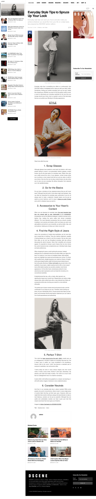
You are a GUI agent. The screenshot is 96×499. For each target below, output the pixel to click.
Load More (13, 118)
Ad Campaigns (32, 436)
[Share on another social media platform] (30, 43)
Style (46, 27)
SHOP (82, 3)
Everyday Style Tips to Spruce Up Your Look (11, 11)
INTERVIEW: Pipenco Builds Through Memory (14, 110)
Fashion (40, 27)
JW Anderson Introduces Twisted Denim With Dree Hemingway (37, 459)
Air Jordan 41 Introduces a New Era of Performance (15, 61)
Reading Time (41, 407)
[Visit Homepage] (31, 3)
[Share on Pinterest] (30, 39)
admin (41, 414)
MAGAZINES (58, 3)
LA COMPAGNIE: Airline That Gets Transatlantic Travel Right (15, 54)
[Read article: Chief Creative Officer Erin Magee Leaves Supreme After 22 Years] (60, 452)
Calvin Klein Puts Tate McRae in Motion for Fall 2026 (59, 440)
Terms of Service (46, 486)
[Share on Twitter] (30, 36)
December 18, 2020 (32, 27)
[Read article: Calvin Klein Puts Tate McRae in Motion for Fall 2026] (60, 433)
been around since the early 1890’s (52, 358)
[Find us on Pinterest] (85, 3)
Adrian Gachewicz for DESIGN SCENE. (51, 404)
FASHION (44, 3)
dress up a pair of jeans (64, 199)
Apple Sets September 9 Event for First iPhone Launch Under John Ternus (16, 28)
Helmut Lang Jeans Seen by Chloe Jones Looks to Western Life (15, 94)
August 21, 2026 (54, 462)
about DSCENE (32, 486)
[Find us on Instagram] (78, 487)
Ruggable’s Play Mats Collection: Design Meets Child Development (16, 85)
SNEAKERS (50, 3)
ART (78, 3)
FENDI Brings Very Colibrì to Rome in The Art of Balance (14, 69)
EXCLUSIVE (65, 3)
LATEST (38, 3)
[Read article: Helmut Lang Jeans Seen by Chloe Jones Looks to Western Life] (38, 433)
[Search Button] (93, 8)
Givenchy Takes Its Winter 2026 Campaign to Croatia (15, 43)
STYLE (52, 102)
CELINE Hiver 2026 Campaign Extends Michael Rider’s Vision (15, 77)
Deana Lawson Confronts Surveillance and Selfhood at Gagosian (14, 103)
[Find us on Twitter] (75, 487)
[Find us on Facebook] (73, 487)
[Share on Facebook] (30, 32)
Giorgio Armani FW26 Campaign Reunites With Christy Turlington (15, 35)
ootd (43, 27)
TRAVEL (72, 3)
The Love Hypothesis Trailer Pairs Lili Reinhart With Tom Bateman (16, 19)
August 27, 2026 (31, 443)
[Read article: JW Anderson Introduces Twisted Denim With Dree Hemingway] (38, 452)
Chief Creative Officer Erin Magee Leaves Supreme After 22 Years (59, 459)
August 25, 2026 (31, 462)
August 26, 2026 (54, 443)
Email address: (77, 73)
